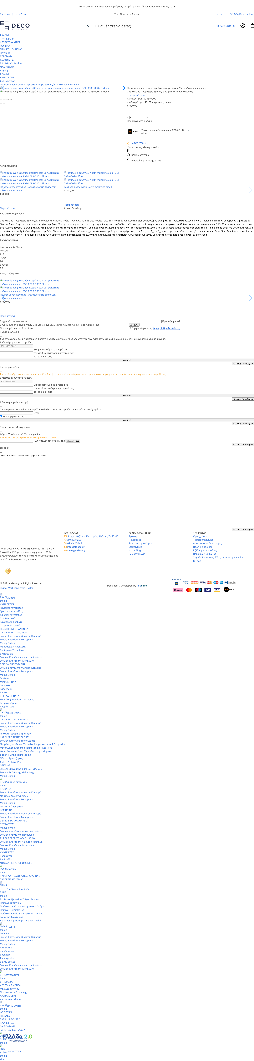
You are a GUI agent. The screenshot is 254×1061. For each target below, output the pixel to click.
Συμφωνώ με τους (155, 328)
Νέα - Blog (135, 550)
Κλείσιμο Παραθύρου (243, 364)
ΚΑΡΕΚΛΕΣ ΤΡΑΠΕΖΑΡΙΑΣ (14, 737)
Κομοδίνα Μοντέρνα (11, 917)
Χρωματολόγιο (137, 553)
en (222, 14)
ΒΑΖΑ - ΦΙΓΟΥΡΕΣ (10, 1019)
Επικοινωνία (135, 546)
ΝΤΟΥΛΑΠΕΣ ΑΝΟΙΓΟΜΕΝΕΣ (16, 862)
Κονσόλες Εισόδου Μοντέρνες (17, 699)
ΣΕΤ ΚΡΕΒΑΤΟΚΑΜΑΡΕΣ (13, 820)
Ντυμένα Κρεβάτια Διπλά (14, 795)
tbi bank (197, 560)
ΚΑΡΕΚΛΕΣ (6, 947)
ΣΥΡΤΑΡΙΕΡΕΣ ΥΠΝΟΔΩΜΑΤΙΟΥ (17, 838)
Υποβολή (134, 325)
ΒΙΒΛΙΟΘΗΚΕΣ (7, 961)
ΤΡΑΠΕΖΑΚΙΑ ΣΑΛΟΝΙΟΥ (13, 632)
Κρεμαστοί (6, 855)
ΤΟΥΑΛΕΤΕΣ (7, 824)
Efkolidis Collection (11, 63)
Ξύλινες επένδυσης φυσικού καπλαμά (21, 831)
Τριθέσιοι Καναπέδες (11, 611)
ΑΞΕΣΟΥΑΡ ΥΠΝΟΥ (10, 985)
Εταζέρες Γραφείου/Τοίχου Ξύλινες (19, 899)
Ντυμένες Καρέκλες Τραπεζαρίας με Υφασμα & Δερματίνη (32, 744)
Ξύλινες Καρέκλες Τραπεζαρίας (17, 740)
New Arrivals (7, 66)
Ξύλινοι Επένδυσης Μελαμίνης (17, 772)
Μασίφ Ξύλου (7, 643)
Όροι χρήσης (200, 536)
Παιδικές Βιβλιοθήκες (12, 909)
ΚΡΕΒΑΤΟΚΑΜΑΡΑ (10, 42)
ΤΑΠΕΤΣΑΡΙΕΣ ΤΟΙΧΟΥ (12, 1029)
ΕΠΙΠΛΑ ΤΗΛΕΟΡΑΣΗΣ (12, 664)
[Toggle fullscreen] (7, 99)
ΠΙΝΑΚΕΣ (5, 1015)
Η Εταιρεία (135, 539)
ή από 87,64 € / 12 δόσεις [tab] (162, 132)
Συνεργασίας (7, 958)
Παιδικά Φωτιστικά (10, 902)
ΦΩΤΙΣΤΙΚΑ (6, 1012)
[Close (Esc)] (1, 99)
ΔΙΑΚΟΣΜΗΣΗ (7, 59)
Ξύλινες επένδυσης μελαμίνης (17, 834)
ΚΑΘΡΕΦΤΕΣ (7, 852)
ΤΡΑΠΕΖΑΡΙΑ (7, 38)
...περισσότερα (136, 95)
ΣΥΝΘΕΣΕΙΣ (6, 653)
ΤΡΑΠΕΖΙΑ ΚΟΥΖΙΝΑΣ (12, 879)
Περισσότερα (7, 208)
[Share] (4, 99)
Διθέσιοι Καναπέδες (11, 614)
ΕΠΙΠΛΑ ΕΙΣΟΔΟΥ (10, 695)
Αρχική (4, 70)
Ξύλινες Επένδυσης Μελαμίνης (17, 660)
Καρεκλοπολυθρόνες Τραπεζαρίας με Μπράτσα (26, 751)
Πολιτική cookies (202, 546)
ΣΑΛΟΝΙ (4, 35)
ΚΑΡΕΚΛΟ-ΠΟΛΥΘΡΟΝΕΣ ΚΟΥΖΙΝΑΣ (20, 875)
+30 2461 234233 (224, 26)
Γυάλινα (4, 678)
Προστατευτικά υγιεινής (13, 992)
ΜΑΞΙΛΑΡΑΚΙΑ (7, 1026)
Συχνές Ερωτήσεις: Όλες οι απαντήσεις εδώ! (218, 557)
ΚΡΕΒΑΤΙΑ (5, 788)
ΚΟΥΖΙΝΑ (5, 45)
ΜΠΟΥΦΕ (5, 765)
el (218, 14)
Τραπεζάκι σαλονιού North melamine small (88, 186)
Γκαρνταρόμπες (9, 703)
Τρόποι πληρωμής (203, 539)
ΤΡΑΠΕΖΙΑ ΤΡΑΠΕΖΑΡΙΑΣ (14, 719)
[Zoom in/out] (10, 99)
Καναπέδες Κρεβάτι (11, 621)
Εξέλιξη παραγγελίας (205, 550)
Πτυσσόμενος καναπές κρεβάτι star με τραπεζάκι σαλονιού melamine (39, 84)
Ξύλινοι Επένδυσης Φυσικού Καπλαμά (21, 768)
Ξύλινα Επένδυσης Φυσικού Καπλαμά (20, 636)
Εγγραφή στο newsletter (16, 416)
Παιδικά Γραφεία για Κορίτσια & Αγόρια (21, 913)
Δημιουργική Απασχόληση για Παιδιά (20, 920)
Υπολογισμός (73, 441)
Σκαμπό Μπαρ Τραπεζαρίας (15, 754)
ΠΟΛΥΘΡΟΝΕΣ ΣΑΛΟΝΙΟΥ (14, 628)
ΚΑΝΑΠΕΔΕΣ (7, 77)
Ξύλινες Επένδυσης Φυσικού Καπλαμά (21, 657)
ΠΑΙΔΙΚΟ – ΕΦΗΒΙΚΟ (11, 49)
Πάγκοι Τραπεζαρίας (11, 758)
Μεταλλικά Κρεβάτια (11, 806)
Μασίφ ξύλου (7, 827)
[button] (124, 88)
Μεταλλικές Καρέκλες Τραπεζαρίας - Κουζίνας (26, 747)
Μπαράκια (5, 685)
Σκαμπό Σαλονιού (10, 625)
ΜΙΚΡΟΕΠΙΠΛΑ (8, 681)
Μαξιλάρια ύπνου (9, 988)
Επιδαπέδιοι (6, 859)
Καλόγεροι (6, 688)
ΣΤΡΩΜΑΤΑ (6, 56)
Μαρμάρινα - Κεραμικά (13, 646)
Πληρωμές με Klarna (204, 553)
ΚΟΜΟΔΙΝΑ (6, 810)
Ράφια (3, 692)
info (142, 585)
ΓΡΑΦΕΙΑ (5, 933)
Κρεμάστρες (7, 706)
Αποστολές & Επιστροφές (207, 543)
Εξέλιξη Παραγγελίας (242, 14)
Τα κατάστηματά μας (140, 543)
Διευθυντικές (7, 951)
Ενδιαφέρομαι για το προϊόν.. (16, 342)
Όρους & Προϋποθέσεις (166, 328)
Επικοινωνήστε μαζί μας (13, 14)
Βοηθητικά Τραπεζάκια (12, 650)
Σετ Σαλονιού (7, 81)
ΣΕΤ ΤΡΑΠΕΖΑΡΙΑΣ (10, 761)
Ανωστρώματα (8, 995)
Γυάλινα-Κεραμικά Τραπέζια (15, 733)
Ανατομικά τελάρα (10, 999)
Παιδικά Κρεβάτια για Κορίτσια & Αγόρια (22, 906)
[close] (1, 336)
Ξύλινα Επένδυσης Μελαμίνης (16, 639)
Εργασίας (5, 954)
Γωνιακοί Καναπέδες (11, 607)
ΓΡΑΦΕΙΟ (5, 52)
